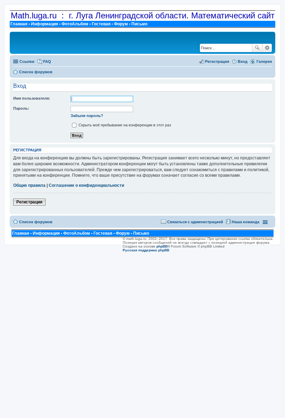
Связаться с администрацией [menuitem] (195, 222)
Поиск (257, 48)
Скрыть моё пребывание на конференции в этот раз (124, 125)
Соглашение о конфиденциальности (86, 185)
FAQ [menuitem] (47, 61)
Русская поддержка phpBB (146, 250)
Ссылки (26, 61)
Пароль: (21, 108)
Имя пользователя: (31, 98)
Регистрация (29, 202)
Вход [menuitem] (242, 61)
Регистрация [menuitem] (217, 61)
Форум (121, 24)
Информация (44, 24)
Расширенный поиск (267, 48)
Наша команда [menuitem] (245, 222)
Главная (18, 24)
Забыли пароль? (87, 116)
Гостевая (101, 24)
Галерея (264, 61)
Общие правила (29, 185)
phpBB (162, 246)
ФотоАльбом (75, 24)
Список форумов (35, 222)
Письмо (139, 24)
